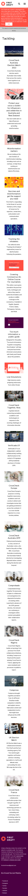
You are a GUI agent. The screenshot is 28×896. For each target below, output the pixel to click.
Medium (4, 893)
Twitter (4, 885)
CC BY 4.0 (9, 854)
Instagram (5, 883)
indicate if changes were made (11, 860)
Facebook (5, 881)
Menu (25, 4)
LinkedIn (4, 890)
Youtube (4, 888)
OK (9, 24)
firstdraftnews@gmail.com (8, 865)
